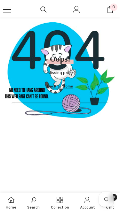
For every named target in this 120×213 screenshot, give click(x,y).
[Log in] (76, 9)
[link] (33, 203)
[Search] (43, 9)
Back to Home (60, 86)
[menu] (7, 9)
